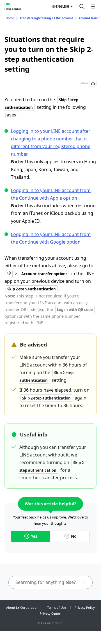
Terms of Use (56, 607)
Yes (34, 536)
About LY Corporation (22, 607)
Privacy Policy (85, 607)
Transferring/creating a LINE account (46, 18)
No (74, 536)
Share (84, 83)
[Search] (82, 6)
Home (10, 18)
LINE (7, 4)
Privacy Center (50, 613)
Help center (12, 9)
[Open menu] (93, 6)
